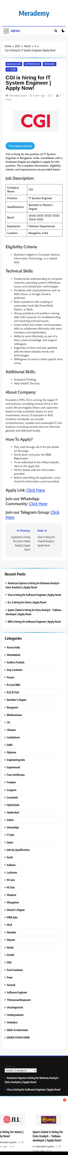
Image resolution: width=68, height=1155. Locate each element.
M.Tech (11, 887)
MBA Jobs (12, 917)
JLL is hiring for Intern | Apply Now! (27, 602)
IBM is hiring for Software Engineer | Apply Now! (34, 621)
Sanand (11, 985)
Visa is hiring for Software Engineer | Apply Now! (34, 595)
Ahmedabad (13, 655)
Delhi (10, 745)
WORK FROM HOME (18, 1037)
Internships (13, 827)
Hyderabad (13, 812)
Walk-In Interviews (17, 1030)
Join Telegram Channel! (21, 145)
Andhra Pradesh (15, 662)
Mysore (11, 940)
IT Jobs (11, 69)
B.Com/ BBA (13, 685)
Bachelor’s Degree (16, 700)
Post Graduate (15, 970)
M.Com (11, 880)
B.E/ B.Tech (13, 692)
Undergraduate (15, 1015)
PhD (9, 962)
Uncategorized (15, 1007)
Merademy (34, 13)
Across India (13, 647)
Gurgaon (11, 790)
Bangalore (14, 64)
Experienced (32, 64)
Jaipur (10, 842)
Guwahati (12, 797)
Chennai (11, 730)
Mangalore (13, 902)
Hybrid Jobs (13, 805)
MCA (9, 925)
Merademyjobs (18, 95)
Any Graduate (14, 670)
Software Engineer (17, 992)
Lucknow (12, 872)
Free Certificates (16, 775)
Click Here (36, 490)
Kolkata (11, 865)
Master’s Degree (16, 910)
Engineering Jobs (16, 760)
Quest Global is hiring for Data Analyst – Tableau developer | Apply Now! (48, 1136)
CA (8, 722)
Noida (10, 947)
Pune (9, 977)
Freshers (49, 64)
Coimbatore (13, 737)
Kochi (10, 857)
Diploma (11, 752)
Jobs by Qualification (18, 850)
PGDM (10, 955)
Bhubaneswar (14, 715)
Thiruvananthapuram (19, 1000)
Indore (10, 820)
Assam (10, 677)
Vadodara (12, 1022)
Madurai (11, 895)
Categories (10, 1066)
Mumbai (11, 932)
